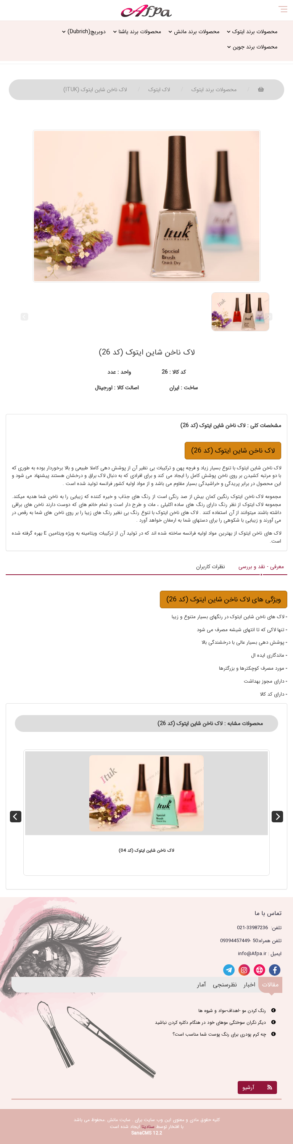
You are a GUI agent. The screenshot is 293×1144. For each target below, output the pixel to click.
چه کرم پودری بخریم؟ (246, 1046)
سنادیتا (148, 1126)
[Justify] (34, 11)
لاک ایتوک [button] (159, 89)
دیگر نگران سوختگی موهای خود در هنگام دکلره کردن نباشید (211, 1022)
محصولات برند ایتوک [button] (214, 89)
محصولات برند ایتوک (254, 31)
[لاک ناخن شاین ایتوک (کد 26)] (146, 206)
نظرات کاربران (210, 566)
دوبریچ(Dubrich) (87, 31)
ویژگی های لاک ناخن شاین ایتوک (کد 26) (223, 599)
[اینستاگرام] (244, 970)
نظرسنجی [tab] (225, 984)
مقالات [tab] (270, 984)
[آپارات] (259, 970)
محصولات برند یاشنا (140, 31)
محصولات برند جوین (255, 47)
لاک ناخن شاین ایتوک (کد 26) (233, 450)
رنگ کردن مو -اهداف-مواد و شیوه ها (232, 1010)
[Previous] (15, 816)
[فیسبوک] (274, 970)
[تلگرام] (229, 970)
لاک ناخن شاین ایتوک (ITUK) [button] (95, 89)
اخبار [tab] (249, 984)
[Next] (277, 816)
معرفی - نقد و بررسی (261, 566)
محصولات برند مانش (196, 31)
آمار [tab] (201, 984)
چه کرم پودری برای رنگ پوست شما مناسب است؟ (219, 1034)
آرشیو (248, 1087)
